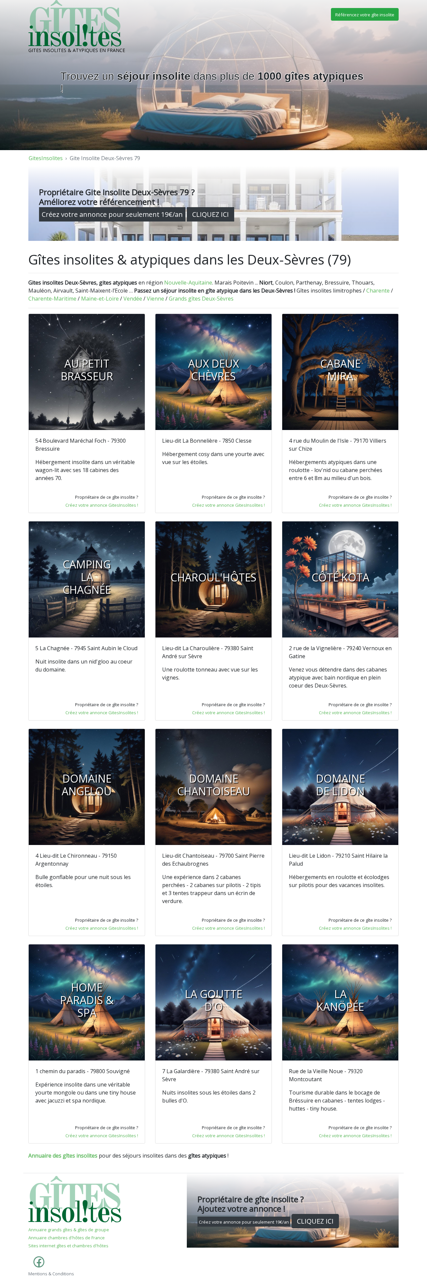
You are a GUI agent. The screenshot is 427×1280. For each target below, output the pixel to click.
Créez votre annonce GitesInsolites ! (101, 505)
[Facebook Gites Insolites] (37, 1265)
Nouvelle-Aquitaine (188, 282)
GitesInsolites (46, 158)
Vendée (132, 298)
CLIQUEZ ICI (210, 214)
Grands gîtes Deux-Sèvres (201, 298)
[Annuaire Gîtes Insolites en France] (74, 1198)
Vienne (155, 298)
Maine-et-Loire (100, 298)
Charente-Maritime (52, 298)
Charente (378, 290)
